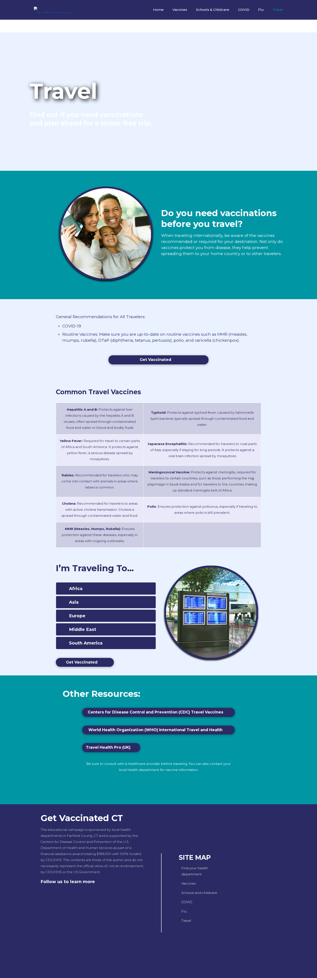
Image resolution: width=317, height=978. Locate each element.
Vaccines (188, 883)
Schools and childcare (199, 893)
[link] (106, 588)
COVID (186, 902)
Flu (184, 911)
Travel (186, 921)
